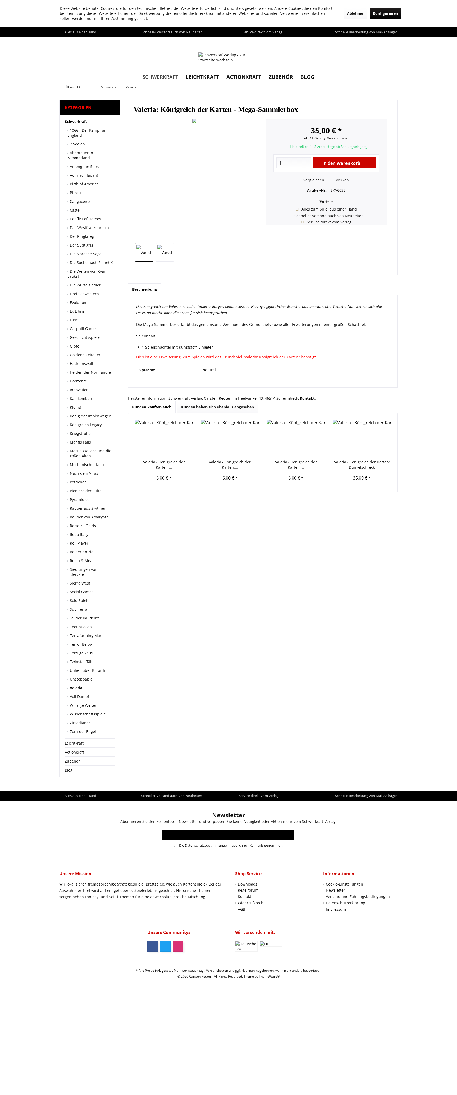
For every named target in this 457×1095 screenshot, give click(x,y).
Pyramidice (79, 499)
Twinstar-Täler (82, 661)
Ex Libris (77, 311)
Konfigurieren (385, 13)
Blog (68, 770)
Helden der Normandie (90, 372)
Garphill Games (83, 328)
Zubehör (72, 761)
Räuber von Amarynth (89, 516)
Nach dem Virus (83, 473)
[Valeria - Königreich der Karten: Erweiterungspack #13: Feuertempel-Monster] (164, 438)
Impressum (336, 909)
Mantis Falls (80, 442)
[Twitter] (165, 946)
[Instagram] (178, 946)
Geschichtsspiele (84, 337)
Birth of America (84, 183)
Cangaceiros (80, 201)
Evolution (77, 302)
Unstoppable (81, 679)
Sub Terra (78, 609)
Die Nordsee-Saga (85, 253)
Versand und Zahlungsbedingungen (358, 896)
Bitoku (75, 192)
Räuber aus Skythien (87, 508)
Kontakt (244, 896)
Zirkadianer (79, 722)
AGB (241, 909)
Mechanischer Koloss (88, 464)
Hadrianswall (81, 363)
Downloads (247, 884)
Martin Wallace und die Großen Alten (89, 453)
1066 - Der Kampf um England (87, 133)
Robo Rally (78, 534)
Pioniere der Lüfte (85, 490)
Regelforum (248, 890)
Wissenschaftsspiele (87, 714)
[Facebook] (152, 946)
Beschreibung (144, 289)
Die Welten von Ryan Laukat (86, 274)
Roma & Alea (80, 560)
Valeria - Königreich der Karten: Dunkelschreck (362, 464)
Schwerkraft (76, 121)
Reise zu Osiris (82, 525)
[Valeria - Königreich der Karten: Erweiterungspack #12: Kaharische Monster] (230, 438)
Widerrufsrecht (251, 902)
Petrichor (77, 482)
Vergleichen (313, 179)
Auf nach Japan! (83, 175)
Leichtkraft (74, 743)
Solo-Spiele (79, 600)
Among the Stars (84, 166)
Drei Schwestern (84, 293)
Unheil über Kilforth (87, 670)
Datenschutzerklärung (345, 902)
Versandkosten (217, 970)
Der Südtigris (81, 245)
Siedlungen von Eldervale (82, 572)
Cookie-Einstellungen (344, 884)
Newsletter (335, 890)
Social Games (81, 591)
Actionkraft (74, 752)
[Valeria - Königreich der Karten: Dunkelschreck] (362, 438)
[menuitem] (392, 42)
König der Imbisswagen (90, 415)
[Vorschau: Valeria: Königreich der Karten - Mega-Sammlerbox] (144, 252)
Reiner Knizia (81, 551)
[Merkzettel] (381, 41)
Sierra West (79, 583)
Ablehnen (355, 13)
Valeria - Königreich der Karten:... (164, 464)
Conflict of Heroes (85, 218)
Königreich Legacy (85, 424)
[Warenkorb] (392, 41)
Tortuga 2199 (81, 652)
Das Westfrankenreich (89, 227)
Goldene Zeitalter (84, 354)
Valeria (75, 687)
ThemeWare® (269, 976)
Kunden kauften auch (151, 406)
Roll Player (78, 543)
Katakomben (80, 398)
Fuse (73, 319)
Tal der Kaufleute (84, 617)
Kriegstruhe (80, 433)
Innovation (79, 389)
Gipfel (74, 346)
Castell (75, 210)
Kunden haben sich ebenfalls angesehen (217, 406)
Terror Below (81, 644)
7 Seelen (77, 144)
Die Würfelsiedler (85, 285)
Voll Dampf (79, 696)
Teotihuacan (80, 626)
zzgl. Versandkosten (334, 138)
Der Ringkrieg (81, 236)
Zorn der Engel (82, 731)
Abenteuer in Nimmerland (80, 155)
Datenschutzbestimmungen (207, 845)
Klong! (75, 407)
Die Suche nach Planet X (91, 262)
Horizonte (78, 381)
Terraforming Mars (86, 635)
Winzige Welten (83, 705)
